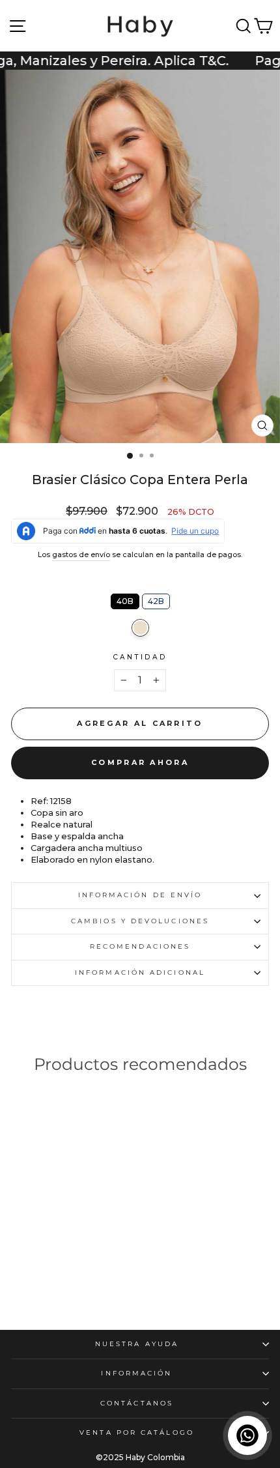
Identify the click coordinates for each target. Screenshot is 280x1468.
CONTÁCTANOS (136, 1403)
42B (156, 600)
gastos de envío (81, 554)
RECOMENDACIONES (140, 946)
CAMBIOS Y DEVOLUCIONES (140, 921)
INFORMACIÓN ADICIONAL (140, 972)
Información (136, 1373)
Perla (140, 628)
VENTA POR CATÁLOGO (136, 1432)
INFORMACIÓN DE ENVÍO (140, 895)
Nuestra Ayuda (136, 1344)
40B (125, 600)
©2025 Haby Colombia (140, 1457)
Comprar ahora (140, 762)
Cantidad (140, 657)
